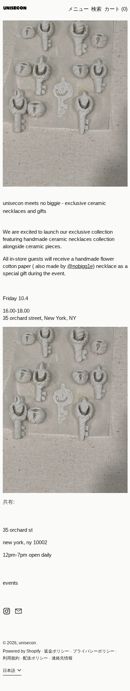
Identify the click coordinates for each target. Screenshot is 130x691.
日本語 (9, 670)
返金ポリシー (56, 651)
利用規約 (11, 658)
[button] (96, 9)
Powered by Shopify (22, 651)
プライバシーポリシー (93, 651)
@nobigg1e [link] (80, 266)
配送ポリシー (35, 658)
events (10, 583)
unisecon (27, 642)
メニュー (78, 9)
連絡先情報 (62, 658)
